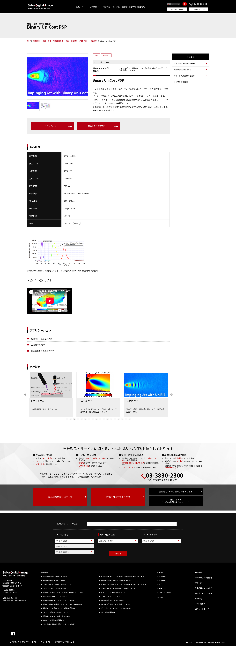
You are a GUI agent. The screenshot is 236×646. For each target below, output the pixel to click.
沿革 (160, 584)
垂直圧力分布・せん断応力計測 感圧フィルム (118, 588)
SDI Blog (198, 598)
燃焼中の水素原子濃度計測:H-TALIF (57, 616)
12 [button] (107, 419)
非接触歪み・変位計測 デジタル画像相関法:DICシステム (122, 576)
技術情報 (93, 7)
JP (169, 4)
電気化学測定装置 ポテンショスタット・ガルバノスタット (123, 584)
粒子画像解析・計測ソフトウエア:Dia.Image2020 (62, 604)
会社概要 (162, 580)
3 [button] (74, 419)
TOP (29, 41)
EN (173, 4)
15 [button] (118, 419)
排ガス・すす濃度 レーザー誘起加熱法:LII (59, 608)
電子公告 (162, 588)
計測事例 (106, 7)
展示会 (124, 7)
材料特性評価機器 (181, 82)
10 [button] (100, 419)
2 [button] (70, 419)
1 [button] (67, 419)
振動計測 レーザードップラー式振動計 (116, 580)
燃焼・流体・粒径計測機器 (53, 41)
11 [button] (104, 419)
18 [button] (129, 419)
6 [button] (85, 419)
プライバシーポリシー (30, 642)
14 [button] (115, 419)
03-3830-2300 (200, 4)
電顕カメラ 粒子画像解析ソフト (113, 592)
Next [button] (171, 394)
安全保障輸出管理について (64, 642)
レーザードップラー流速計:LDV (55, 588)
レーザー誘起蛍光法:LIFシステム (55, 612)
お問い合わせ (178, 9)
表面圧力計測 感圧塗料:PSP (53, 620)
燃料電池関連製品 (108, 612)
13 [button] (111, 419)
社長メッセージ (165, 592)
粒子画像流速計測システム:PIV (55, 576)
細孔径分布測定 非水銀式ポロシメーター (116, 604)
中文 (177, 4)
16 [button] (122, 419)
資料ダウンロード (200, 9)
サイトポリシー (46, 642)
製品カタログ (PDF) (96, 126)
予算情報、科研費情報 (203, 577)
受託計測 (116, 7)
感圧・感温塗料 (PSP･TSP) (77, 41)
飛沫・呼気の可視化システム (54, 580)
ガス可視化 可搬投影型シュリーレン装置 (59, 624)
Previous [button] (25, 394)
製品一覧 (79, 7)
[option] (51, 394)
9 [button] (96, 419)
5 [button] (82, 419)
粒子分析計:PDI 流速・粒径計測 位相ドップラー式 (63, 592)
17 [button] (126, 419)
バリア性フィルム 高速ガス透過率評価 (116, 608)
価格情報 (132, 7)
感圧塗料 (94, 41)
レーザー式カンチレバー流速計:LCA (57, 584)
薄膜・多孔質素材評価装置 (184, 76)
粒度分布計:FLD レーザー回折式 (55, 596)
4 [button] (78, 419)
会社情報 (141, 7)
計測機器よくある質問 (203, 588)
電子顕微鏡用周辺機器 (182, 69)
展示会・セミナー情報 (203, 593)
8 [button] (93, 419)
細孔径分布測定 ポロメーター (112, 600)
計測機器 (36, 41)
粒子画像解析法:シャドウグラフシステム (59, 600)
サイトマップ (14, 642)
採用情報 (160, 597)
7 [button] (89, 419)
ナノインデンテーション (110, 596)
